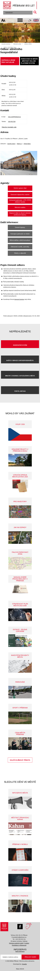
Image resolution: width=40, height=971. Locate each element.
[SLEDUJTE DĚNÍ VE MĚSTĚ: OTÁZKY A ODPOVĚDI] (20, 880)
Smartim (24, 964)
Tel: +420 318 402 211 (19, 939)
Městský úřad (17, 44)
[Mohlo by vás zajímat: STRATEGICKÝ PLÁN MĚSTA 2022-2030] (20, 614)
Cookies (26, 943)
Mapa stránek (20, 969)
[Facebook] (20, 926)
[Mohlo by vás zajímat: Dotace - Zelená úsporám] (20, 640)
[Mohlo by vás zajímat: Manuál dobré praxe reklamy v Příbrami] (20, 589)
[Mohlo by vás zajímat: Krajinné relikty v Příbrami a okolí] (20, 460)
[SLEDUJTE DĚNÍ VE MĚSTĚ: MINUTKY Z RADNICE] (20, 906)
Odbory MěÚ (28, 44)
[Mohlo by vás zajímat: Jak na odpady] (20, 537)
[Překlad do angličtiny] (36, 20)
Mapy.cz (19, 143)
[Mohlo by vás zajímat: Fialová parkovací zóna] (20, 563)
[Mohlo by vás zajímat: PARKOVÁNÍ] (20, 692)
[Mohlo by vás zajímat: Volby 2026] (20, 434)
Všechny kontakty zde (9, 127)
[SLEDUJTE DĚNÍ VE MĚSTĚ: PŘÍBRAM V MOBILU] (20, 854)
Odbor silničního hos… (10, 47)
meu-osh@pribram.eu (14, 117)
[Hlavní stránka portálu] (20, 5)
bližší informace (20, 951)
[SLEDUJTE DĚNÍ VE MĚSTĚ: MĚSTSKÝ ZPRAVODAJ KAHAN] (20, 828)
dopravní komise (19, 299)
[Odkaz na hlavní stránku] (4, 927)
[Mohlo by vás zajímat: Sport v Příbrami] (20, 718)
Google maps (11, 143)
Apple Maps (27, 143)
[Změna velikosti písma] (3, 20)
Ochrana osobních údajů (16, 943)
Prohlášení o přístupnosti (19, 945)
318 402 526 (11, 121)
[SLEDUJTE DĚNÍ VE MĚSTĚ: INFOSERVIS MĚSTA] (20, 803)
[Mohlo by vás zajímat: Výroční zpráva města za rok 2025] (20, 486)
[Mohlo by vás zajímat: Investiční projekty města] (20, 666)
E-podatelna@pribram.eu (19, 937)
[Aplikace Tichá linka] (29, 21)
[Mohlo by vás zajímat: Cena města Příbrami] (20, 743)
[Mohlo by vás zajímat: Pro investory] (20, 511)
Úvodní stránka (5, 44)
